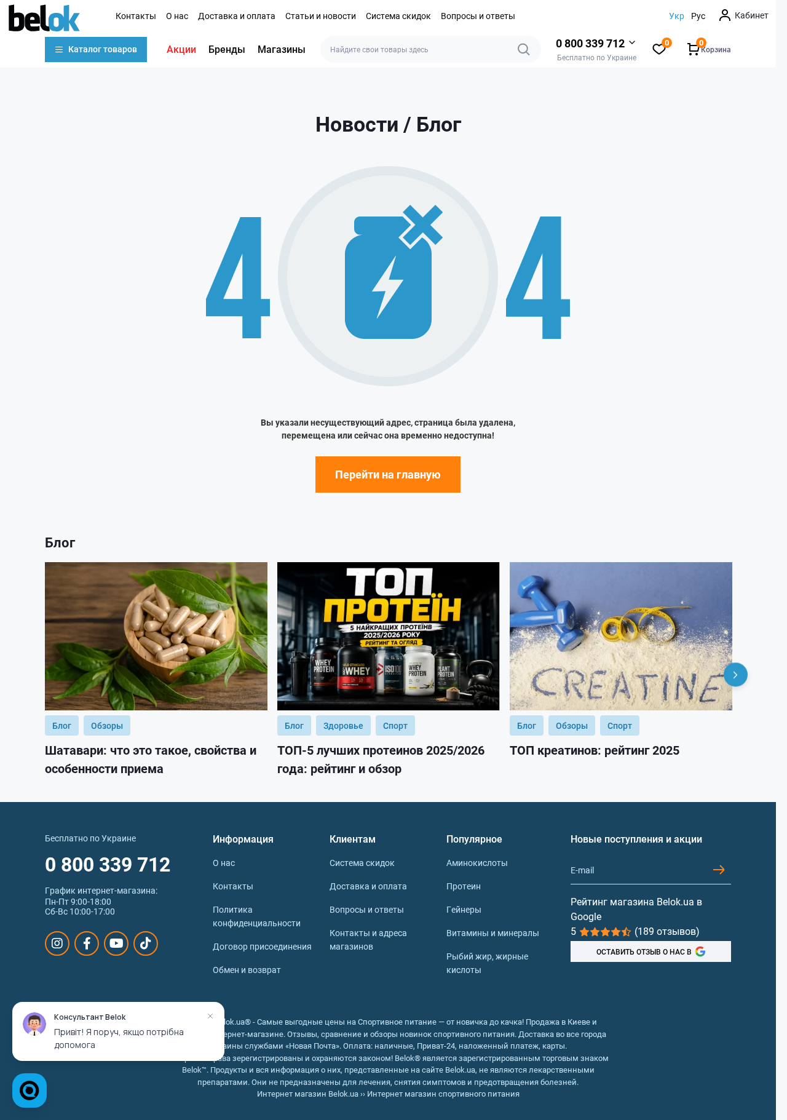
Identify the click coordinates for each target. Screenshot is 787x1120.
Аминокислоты (477, 862)
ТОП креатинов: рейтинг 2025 (594, 750)
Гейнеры (463, 909)
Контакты (136, 16)
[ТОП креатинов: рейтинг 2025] (621, 636)
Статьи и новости (320, 16)
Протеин (463, 886)
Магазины (282, 48)
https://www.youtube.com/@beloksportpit (116, 943)
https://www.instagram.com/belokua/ (57, 943)
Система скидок (398, 16)
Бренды (226, 48)
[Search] (524, 49)
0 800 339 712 (107, 864)
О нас (177, 16)
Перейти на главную (388, 474)
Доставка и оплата (236, 16)
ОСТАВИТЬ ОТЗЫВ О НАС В (644, 951)
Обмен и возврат (247, 969)
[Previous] (40, 675)
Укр (676, 16)
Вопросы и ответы (478, 16)
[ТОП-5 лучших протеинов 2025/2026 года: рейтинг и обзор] (388, 636)
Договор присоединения (262, 946)
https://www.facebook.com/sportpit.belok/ (86, 943)
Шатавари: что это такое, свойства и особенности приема (150, 759)
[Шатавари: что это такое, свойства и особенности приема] (156, 636)
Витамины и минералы (492, 933)
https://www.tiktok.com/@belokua (145, 943)
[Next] (736, 675)
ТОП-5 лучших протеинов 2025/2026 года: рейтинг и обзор (380, 759)
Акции (181, 48)
